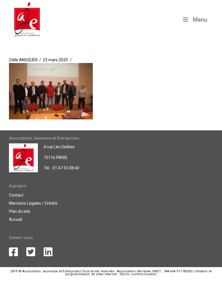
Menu (200, 19)
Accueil (15, 219)
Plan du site (19, 211)
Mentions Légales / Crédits (33, 203)
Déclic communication (138, 274)
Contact (16, 195)
